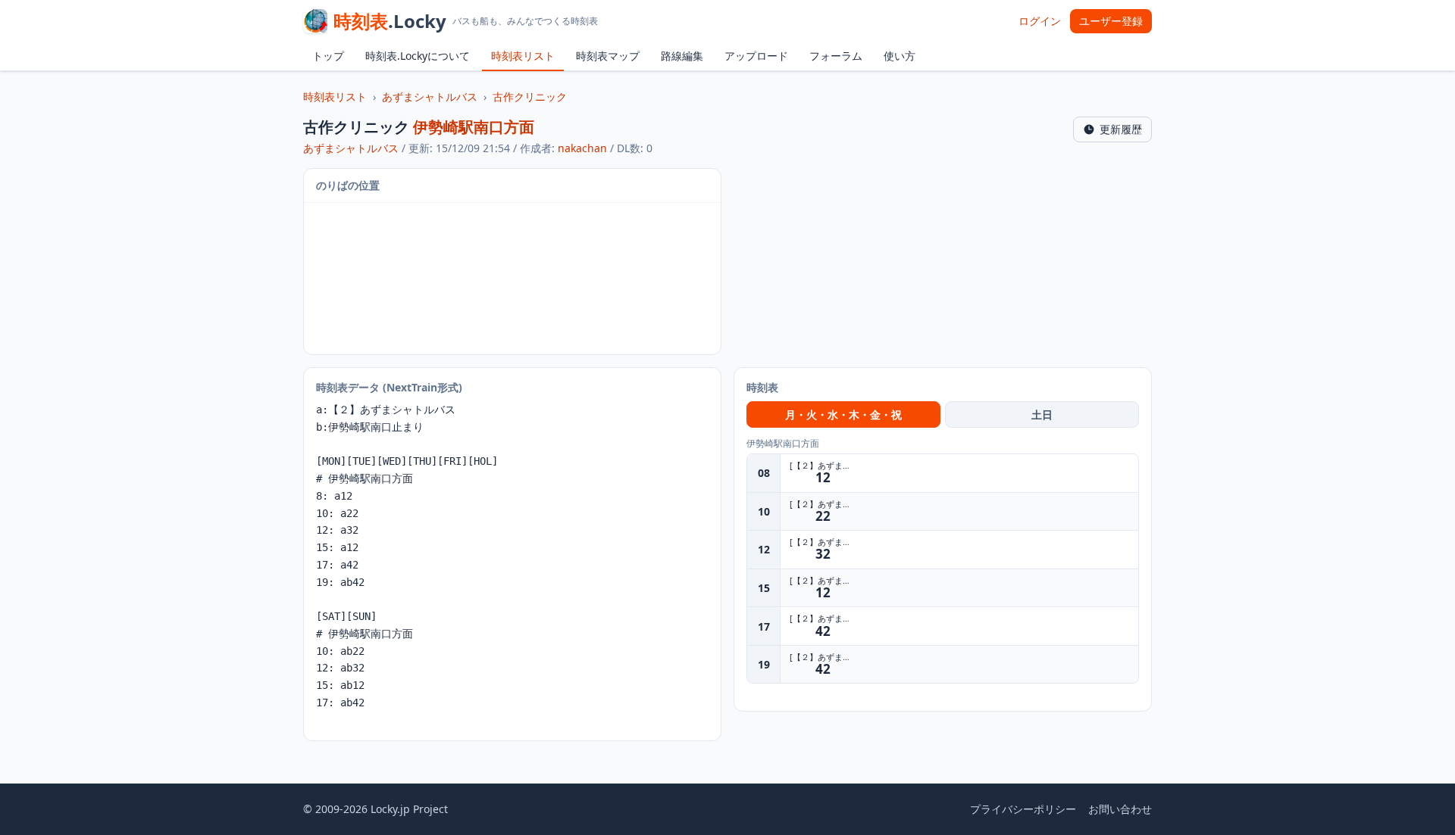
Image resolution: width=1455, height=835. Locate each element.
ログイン (1039, 21)
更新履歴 (1121, 129)
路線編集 (682, 55)
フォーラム (835, 55)
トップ (328, 55)
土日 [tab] (1042, 414)
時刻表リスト (523, 55)
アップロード (756, 55)
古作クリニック (530, 96)
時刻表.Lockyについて (417, 55)
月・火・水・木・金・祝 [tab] (843, 414)
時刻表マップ (608, 55)
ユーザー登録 (1111, 21)
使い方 (899, 55)
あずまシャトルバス (429, 96)
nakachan (582, 148)
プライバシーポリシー (1023, 809)
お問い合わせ (1120, 809)
